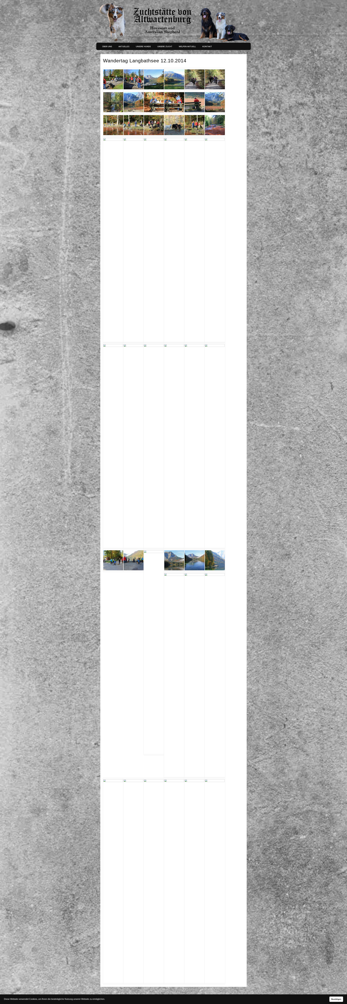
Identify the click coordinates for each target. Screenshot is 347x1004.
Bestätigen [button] (336, 999)
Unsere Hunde (143, 46)
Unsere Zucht (164, 46)
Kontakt (207, 46)
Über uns (107, 46)
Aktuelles (123, 46)
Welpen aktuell (187, 46)
